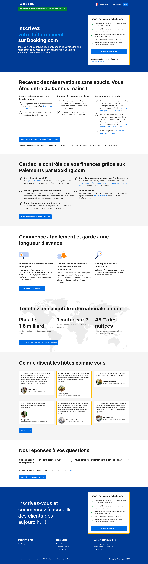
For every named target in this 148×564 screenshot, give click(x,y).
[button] (42, 9)
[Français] (96, 4)
